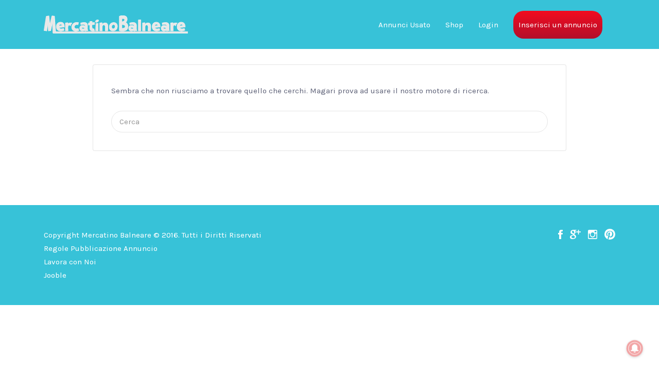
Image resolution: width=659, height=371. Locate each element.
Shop (454, 24)
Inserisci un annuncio (557, 24)
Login (488, 24)
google (575, 234)
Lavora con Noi (70, 261)
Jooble (55, 275)
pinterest (609, 234)
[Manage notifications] (635, 348)
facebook (560, 234)
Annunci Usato (404, 24)
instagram (592, 234)
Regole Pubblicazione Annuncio (101, 248)
